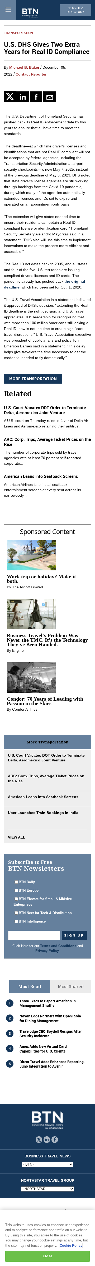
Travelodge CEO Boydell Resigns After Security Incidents (51, 1033)
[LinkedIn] (22, 96)
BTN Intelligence (32, 921)
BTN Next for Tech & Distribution (45, 913)
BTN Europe (29, 890)
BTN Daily (27, 882)
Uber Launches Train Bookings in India (43, 813)
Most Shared (71, 986)
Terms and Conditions (58, 946)
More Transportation (33, 379)
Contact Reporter (31, 74)
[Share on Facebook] (36, 96)
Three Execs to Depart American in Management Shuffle (48, 1003)
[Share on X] (10, 96)
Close (47, 1256)
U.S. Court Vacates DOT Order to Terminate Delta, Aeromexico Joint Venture (45, 410)
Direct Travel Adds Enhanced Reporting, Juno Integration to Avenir (52, 1064)
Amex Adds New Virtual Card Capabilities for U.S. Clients (43, 1048)
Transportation (18, 33)
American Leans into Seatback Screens (41, 476)
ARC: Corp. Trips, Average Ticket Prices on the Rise (47, 441)
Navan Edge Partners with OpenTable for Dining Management (50, 1018)
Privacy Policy (47, 951)
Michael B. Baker (24, 67)
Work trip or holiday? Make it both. (41, 579)
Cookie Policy (71, 1246)
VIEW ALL (16, 837)
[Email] (49, 96)
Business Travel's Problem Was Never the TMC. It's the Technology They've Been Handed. (47, 639)
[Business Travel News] (30, 13)
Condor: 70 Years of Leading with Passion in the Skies (45, 701)
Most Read (29, 986)
